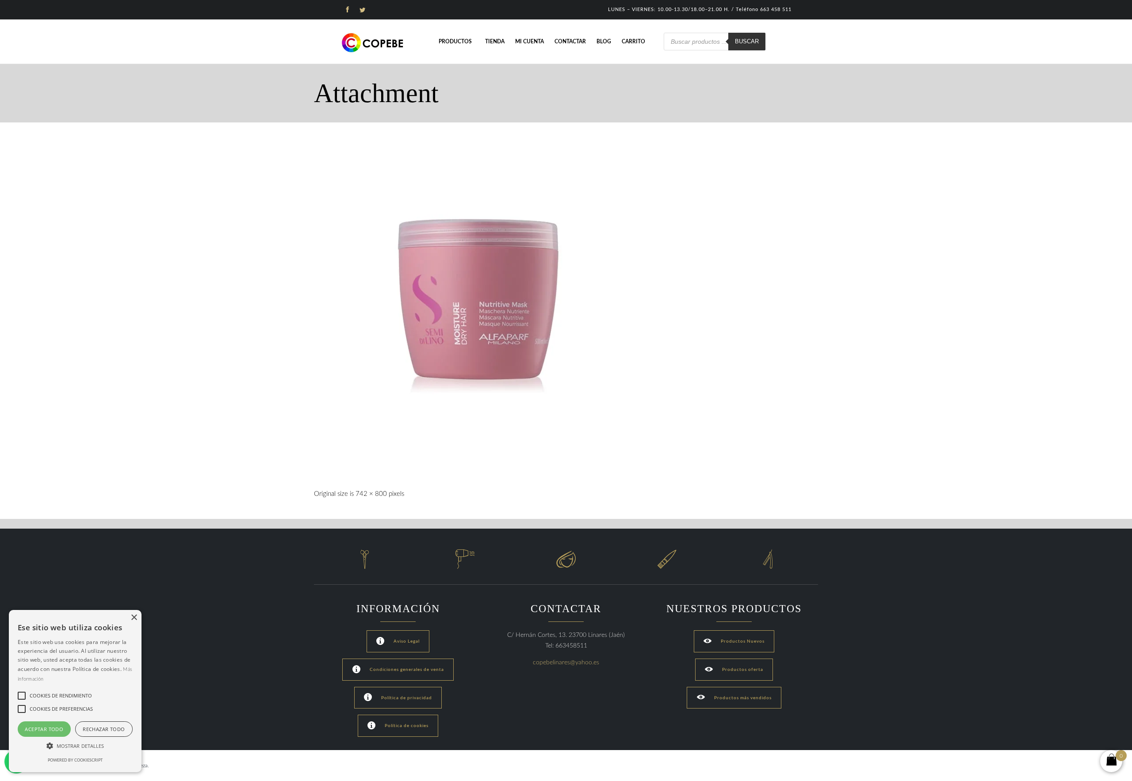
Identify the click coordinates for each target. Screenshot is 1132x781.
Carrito (633, 41)
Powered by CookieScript (75, 760)
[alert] (75, 691)
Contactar (570, 41)
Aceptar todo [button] (44, 729)
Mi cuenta (529, 41)
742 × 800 (371, 494)
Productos (455, 41)
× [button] (133, 617)
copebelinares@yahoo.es (566, 662)
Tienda (495, 41)
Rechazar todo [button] (104, 729)
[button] (75, 746)
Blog (604, 41)
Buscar (747, 41)
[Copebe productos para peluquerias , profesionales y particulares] (373, 43)
